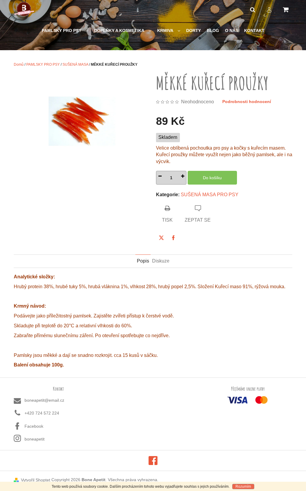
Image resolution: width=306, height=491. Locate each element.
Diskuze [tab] (160, 260)
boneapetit (35, 439)
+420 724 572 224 (42, 413)
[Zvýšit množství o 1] (182, 177)
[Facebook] (173, 237)
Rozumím (243, 486)
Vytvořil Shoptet (35, 480)
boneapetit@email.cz (44, 400)
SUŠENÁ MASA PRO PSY (209, 194)
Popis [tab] (143, 260)
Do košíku (212, 177)
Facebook (34, 426)
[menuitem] (65, 30)
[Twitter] (161, 237)
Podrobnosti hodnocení (246, 101)
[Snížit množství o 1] (159, 177)
